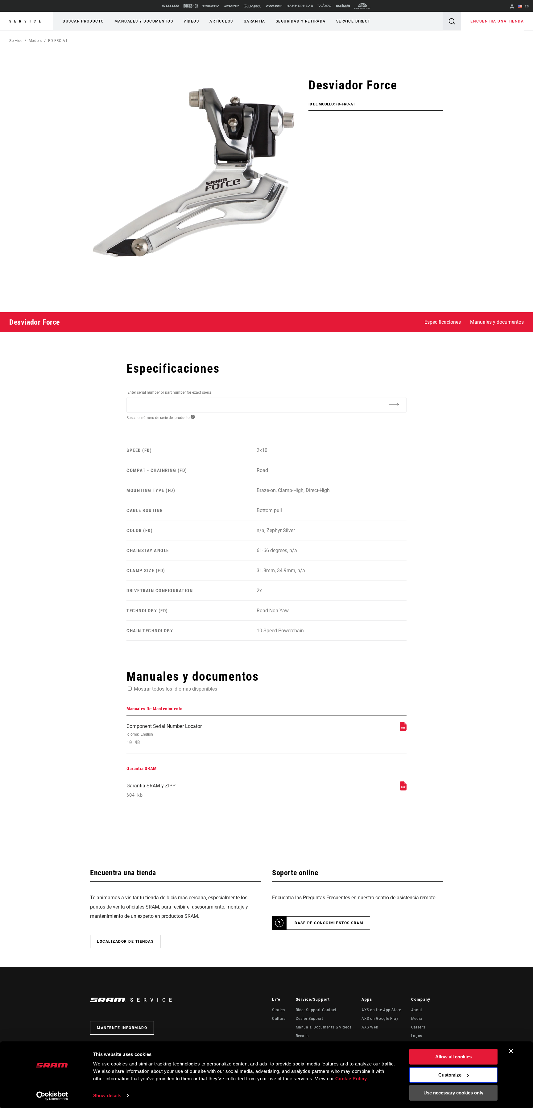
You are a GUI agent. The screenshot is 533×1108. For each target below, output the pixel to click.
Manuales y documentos (143, 21)
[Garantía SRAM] (403, 789)
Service (26, 21)
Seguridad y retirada (301, 21)
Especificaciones (442, 322)
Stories (278, 1010)
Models (35, 41)
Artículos (221, 21)
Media (416, 1018)
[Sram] (170, 6)
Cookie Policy (351, 1078)
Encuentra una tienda (497, 21)
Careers (418, 1027)
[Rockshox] (191, 6)
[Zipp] (231, 6)
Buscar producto (83, 21)
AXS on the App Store (381, 1010)
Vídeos (191, 21)
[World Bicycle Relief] (362, 6)
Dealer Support (309, 1018)
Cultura (279, 1018)
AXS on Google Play (380, 1018)
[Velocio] (324, 6)
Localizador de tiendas (125, 941)
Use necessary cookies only (453, 1092)
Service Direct (353, 21)
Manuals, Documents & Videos (324, 1027)
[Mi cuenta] (512, 7)
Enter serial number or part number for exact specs (169, 392)
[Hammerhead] (300, 6)
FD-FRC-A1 (58, 41)
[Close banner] (511, 1051)
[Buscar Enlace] (452, 21)
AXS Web (370, 1027)
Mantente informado (122, 1028)
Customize (449, 1074)
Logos (416, 1036)
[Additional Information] (393, 404)
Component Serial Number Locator (164, 734)
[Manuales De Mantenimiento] (403, 729)
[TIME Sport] (274, 6)
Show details (107, 1095)
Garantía (254, 21)
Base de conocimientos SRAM (329, 923)
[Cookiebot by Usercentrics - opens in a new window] (52, 1096)
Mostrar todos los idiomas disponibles (175, 689)
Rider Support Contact (316, 1010)
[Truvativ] (210, 6)
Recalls (302, 1036)
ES (526, 6)
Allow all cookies (453, 1056)
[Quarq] (252, 6)
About (416, 1010)
